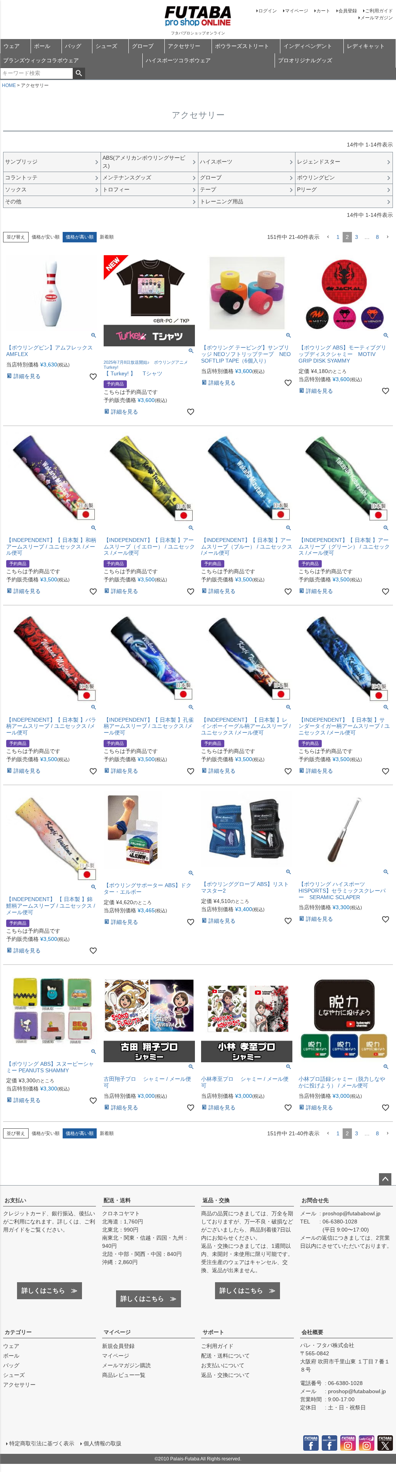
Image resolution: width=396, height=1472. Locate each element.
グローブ (143, 46)
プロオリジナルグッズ (305, 60)
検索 (79, 73)
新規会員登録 (118, 1346)
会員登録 (347, 11)
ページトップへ (385, 1179)
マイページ (296, 11)
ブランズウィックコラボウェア (41, 60)
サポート (213, 1332)
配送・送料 (117, 1200)
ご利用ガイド (379, 11)
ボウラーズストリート (242, 46)
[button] (328, 237)
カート (323, 11)
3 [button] (356, 237)
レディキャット (366, 46)
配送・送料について (225, 1356)
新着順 (107, 237)
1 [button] (338, 237)
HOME (9, 85)
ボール (42, 46)
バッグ (73, 46)
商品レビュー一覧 (123, 1375)
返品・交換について (225, 1375)
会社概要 (312, 1332)
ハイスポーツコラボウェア (178, 60)
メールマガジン (376, 17)
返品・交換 (216, 1200)
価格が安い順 (46, 237)
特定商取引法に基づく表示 (41, 1443)
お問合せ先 (315, 1200)
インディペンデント (307, 46)
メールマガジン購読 (126, 1365)
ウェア (11, 46)
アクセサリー (184, 46)
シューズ (106, 46)
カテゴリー (18, 1332)
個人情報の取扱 (102, 1443)
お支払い (15, 1200)
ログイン (267, 11)
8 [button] (377, 237)
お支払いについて (222, 1365)
